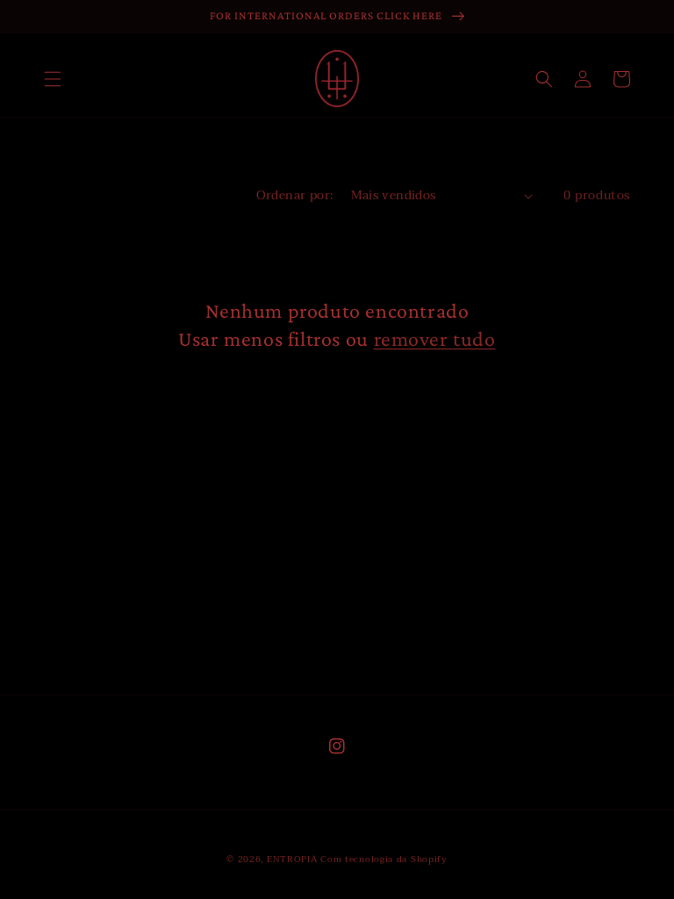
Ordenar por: (294, 195)
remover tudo (435, 338)
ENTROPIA (292, 859)
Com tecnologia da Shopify (384, 859)
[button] (52, 79)
